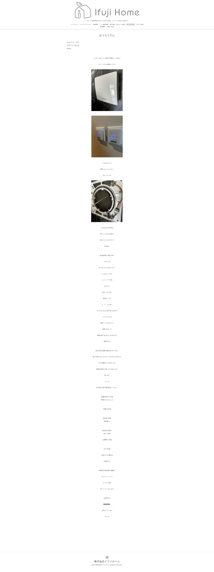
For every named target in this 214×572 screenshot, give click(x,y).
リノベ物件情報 (103, 24)
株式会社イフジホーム (107, 561)
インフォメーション (85, 24)
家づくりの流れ (121, 24)
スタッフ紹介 (140, 24)
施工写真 (112, 24)
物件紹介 (69, 48)
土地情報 (95, 24)
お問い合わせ (110, 26)
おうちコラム (131, 24)
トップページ (74, 24)
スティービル (73, 45)
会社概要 (102, 26)
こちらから (106, 504)
